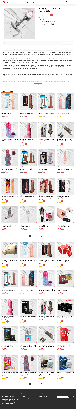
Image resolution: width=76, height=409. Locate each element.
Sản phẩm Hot (42, 398)
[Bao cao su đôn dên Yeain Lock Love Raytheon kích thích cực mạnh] (28, 101)
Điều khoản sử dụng (25, 398)
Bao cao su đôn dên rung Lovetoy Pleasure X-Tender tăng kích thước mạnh (46, 113)
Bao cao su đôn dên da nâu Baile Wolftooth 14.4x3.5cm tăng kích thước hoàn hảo (45, 198)
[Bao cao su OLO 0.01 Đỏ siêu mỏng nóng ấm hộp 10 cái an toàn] (65, 250)
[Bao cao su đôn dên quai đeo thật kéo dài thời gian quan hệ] (9, 101)
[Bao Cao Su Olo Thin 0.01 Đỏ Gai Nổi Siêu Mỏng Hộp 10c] (65, 334)
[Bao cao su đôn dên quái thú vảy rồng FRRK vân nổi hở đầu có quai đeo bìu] (9, 130)
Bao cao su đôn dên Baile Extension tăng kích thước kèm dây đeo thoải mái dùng (65, 169)
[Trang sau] (44, 236)
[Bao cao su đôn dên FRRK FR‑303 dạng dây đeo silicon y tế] (28, 130)
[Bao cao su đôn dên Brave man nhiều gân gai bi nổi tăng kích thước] (65, 101)
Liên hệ (22, 402)
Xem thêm (37, 84)
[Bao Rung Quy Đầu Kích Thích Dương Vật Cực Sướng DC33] (46, 214)
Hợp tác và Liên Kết (43, 396)
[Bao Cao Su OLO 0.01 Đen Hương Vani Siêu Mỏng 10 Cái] (65, 307)
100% (67, 43)
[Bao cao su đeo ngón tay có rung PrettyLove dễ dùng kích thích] (65, 214)
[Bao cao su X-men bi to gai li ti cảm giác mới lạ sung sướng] (65, 278)
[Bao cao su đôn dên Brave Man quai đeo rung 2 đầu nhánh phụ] (46, 130)
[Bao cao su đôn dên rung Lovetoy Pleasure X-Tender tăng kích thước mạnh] (46, 101)
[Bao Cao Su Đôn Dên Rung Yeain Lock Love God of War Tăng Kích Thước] (28, 186)
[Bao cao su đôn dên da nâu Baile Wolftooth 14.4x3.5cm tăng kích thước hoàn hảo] (46, 186)
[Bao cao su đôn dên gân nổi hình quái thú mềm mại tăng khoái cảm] (9, 157)
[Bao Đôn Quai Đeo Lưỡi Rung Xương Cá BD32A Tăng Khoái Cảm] (19, 23)
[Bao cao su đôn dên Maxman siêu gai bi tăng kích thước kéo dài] (9, 186)
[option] (19, 23)
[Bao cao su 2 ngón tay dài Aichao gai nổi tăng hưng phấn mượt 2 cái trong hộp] (28, 334)
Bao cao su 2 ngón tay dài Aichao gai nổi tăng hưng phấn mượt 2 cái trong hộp (28, 346)
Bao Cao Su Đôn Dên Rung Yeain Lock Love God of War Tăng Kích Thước (27, 198)
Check (71, 396)
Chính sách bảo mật (25, 400)
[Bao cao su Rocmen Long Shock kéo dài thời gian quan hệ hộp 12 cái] (28, 307)
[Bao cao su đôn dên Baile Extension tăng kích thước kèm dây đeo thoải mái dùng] (65, 157)
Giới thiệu (23, 396)
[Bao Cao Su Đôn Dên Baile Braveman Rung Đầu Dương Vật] (46, 157)
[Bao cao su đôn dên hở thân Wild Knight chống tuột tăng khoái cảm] (65, 186)
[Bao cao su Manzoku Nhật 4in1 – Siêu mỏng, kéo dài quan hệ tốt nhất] (65, 363)
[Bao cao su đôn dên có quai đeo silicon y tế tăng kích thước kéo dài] (65, 130)
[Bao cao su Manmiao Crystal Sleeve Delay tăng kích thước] (9, 214)
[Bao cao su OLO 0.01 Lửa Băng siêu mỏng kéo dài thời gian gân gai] (9, 250)
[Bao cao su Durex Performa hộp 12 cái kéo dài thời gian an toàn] (9, 334)
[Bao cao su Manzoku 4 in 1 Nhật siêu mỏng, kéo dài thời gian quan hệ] (46, 363)
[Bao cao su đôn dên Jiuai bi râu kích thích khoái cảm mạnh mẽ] (28, 214)
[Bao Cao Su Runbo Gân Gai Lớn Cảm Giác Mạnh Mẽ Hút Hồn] (9, 363)
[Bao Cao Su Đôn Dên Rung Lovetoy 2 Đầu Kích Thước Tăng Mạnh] (28, 157)
